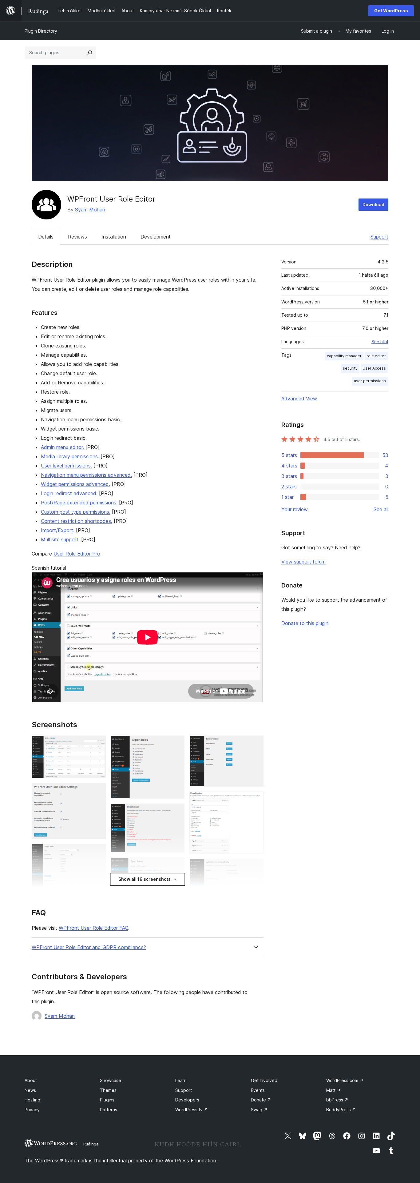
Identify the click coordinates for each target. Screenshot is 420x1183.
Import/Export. (57, 530)
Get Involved (264, 1080)
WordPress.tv (191, 1109)
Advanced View (299, 398)
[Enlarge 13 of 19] (255, 800)
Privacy (32, 1109)
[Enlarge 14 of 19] (255, 867)
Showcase (110, 1080)
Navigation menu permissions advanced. (86, 475)
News (30, 1090)
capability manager (344, 356)
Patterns (108, 1109)
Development (156, 237)
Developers (187, 1099)
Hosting (32, 1099)
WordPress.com (344, 1080)
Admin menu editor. (62, 447)
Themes (108, 1090)
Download (373, 204)
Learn (181, 1080)
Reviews (77, 237)
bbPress (337, 1099)
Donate (261, 1099)
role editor (376, 356)
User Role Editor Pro (76, 554)
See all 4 (379, 341)
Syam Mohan (90, 210)
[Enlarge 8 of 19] (176, 812)
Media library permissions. (70, 456)
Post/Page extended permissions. (79, 502)
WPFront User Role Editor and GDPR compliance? (89, 947)
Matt (333, 1090)
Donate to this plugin (304, 623)
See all (381, 509)
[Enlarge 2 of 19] (97, 791)
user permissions (370, 381)
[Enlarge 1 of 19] (97, 744)
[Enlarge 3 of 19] (97, 852)
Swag (259, 1109)
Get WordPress (391, 10)
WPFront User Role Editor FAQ (93, 928)
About (31, 1080)
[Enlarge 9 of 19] (176, 866)
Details (45, 237)
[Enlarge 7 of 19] (176, 744)
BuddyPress (341, 1109)
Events (258, 1090)
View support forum (303, 562)
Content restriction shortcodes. (76, 521)
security (350, 368)
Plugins (107, 1099)
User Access (374, 368)
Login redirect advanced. (69, 493)
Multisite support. (60, 539)
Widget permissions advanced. (75, 484)
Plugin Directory (41, 31)
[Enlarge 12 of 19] (255, 744)
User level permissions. (66, 466)
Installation (113, 237)
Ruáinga (91, 1143)
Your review (294, 509)
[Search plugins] (90, 52)
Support (379, 237)
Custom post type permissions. (75, 512)
